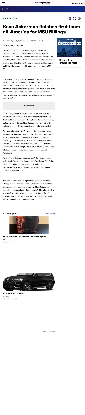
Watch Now (76, 3)
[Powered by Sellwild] (52, 331)
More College (10, 18)
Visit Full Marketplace (48, 213)
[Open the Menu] (3, 3)
